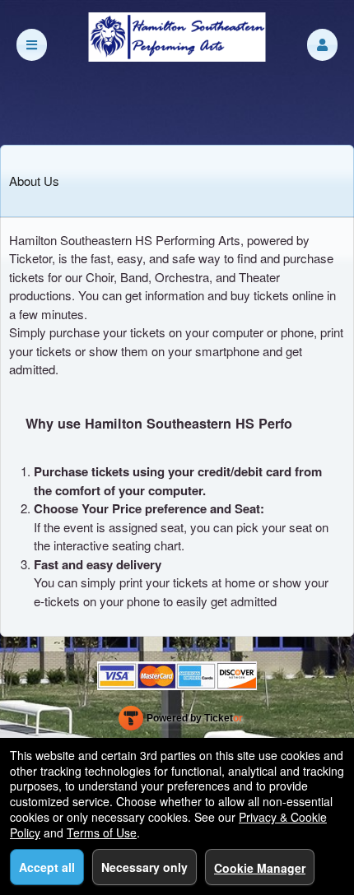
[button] (322, 45)
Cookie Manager (259, 868)
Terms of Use (102, 832)
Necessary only (144, 867)
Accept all (47, 867)
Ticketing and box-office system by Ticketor (180, 721)
